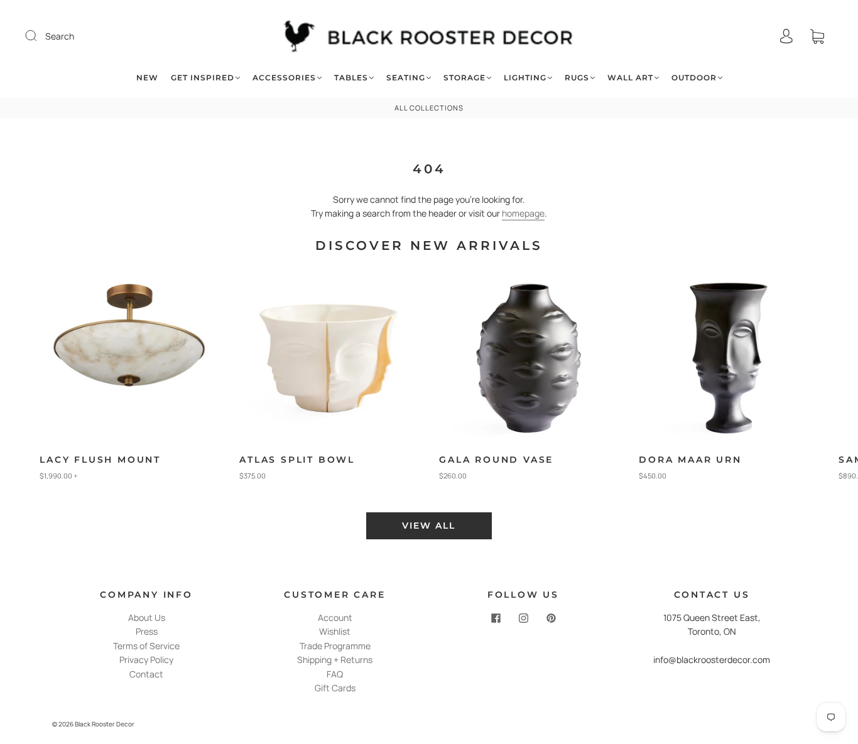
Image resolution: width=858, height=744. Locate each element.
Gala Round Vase (496, 459)
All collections (429, 107)
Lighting (525, 77)
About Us (146, 617)
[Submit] (39, 36)
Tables (351, 77)
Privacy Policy (146, 660)
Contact (146, 674)
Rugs (577, 77)
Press (147, 631)
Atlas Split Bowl (297, 459)
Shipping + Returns (334, 660)
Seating (405, 77)
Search (59, 36)
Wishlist (334, 631)
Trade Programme (335, 646)
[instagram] (523, 618)
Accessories (284, 77)
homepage (523, 213)
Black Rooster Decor (104, 724)
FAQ (335, 674)
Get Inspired (202, 77)
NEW (147, 77)
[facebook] (495, 618)
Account (335, 617)
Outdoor (694, 77)
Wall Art (630, 77)
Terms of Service (146, 646)
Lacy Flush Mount (100, 459)
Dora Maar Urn (690, 459)
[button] (817, 383)
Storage (464, 77)
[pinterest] (551, 618)
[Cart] (817, 36)
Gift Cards (335, 688)
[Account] (786, 36)
